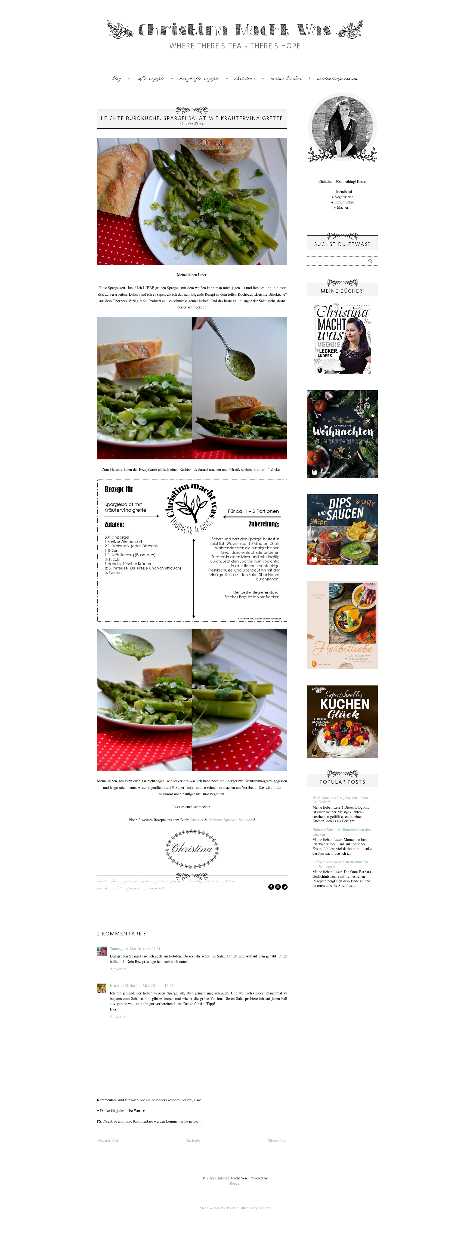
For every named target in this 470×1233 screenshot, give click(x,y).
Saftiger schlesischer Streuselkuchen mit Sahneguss (340, 864)
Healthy (197, 881)
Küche (231, 881)
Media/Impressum (337, 79)
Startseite (193, 1140)
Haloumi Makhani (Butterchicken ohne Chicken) (342, 832)
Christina (244, 79)
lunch (102, 888)
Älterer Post (276, 1140)
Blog (116, 79)
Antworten (118, 968)
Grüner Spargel (171, 881)
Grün (147, 881)
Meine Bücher (286, 79)
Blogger (234, 1183)
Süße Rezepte (150, 79)
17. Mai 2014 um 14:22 (155, 985)
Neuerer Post (108, 1140)
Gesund (131, 881)
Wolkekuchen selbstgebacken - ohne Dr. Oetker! (340, 800)
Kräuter (215, 881)
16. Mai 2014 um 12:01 (142, 948)
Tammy (116, 948)
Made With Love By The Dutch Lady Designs (235, 1207)
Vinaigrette (154, 888)
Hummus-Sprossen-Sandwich (231, 819)
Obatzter (196, 819)
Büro (116, 881)
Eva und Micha (122, 985)
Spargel (134, 888)
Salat (117, 888)
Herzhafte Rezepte (199, 79)
